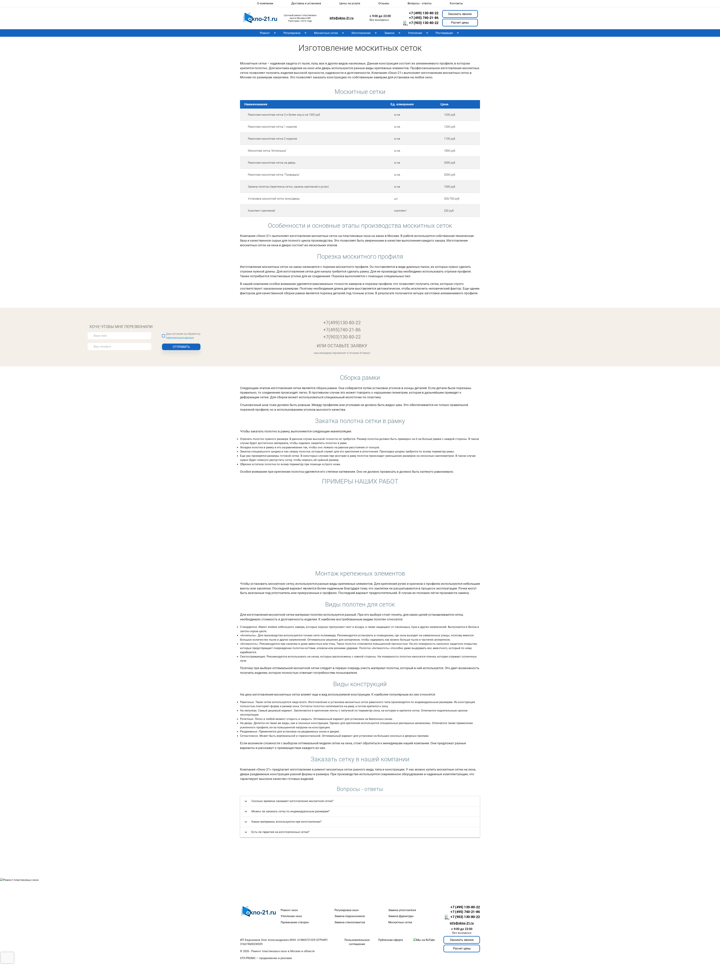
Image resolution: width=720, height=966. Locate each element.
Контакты (456, 3)
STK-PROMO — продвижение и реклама (266, 958)
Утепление (418, 33)
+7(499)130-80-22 (342, 322)
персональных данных (180, 337)
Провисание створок (295, 922)
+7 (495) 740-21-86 (423, 18)
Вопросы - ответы (420, 3)
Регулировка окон (346, 910)
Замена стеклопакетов (349, 922)
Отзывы (383, 3)
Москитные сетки (329, 33)
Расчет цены (460, 22)
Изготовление (365, 33)
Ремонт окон (289, 910)
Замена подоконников (349, 916)
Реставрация (448, 33)
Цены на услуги (349, 3)
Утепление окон (291, 916)
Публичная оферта (390, 940)
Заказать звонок (460, 14)
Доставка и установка (306, 3)
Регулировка (296, 33)
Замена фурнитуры (401, 916)
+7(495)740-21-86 (342, 329)
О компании (265, 3)
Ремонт (268, 33)
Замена (393, 33)
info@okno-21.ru (341, 18)
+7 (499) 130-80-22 (423, 13)
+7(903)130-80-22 (342, 337)
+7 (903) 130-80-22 (423, 23)
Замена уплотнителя (402, 910)
